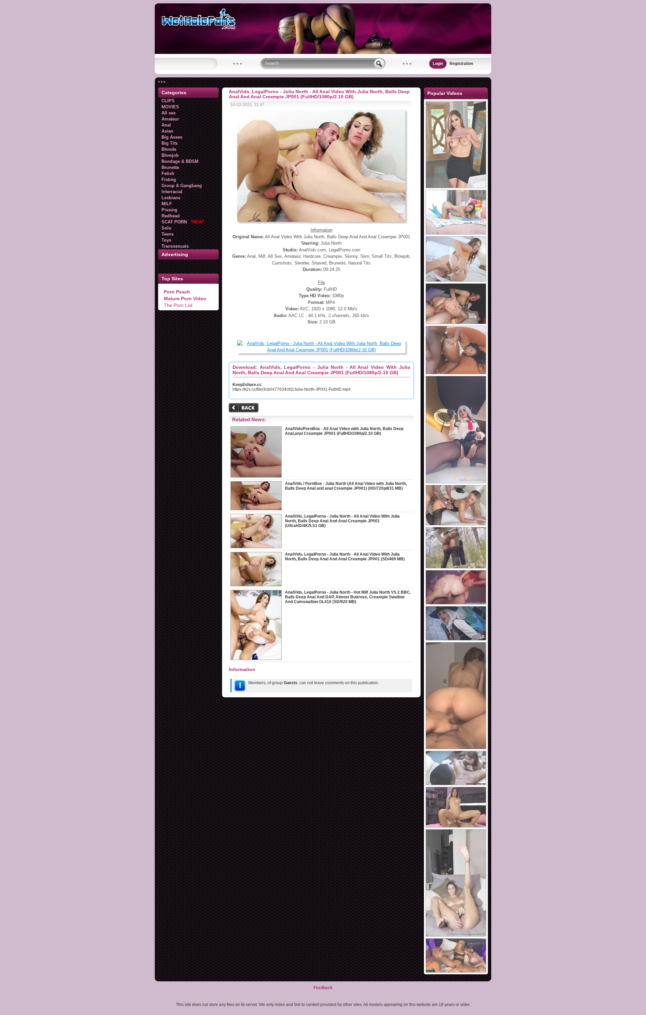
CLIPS (168, 100)
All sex (169, 112)
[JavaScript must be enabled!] (244, 408)
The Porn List (178, 305)
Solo (166, 228)
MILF (167, 203)
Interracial (172, 191)
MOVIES (170, 106)
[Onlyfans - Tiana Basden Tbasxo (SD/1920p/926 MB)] (456, 935)
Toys (166, 240)
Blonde (169, 149)
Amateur (170, 118)
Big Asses (172, 137)
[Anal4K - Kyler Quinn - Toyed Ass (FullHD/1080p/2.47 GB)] (456, 233)
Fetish (168, 173)
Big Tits (170, 143)
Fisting (169, 179)
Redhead (171, 215)
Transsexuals (175, 246)
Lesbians (171, 197)
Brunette (170, 167)
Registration (461, 63)
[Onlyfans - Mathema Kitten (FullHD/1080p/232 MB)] (456, 971)
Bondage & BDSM (180, 161)
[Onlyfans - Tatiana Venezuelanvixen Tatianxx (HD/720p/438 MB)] (456, 567)
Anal (166, 125)
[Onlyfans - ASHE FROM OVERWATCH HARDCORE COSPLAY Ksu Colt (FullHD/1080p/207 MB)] (456, 639)
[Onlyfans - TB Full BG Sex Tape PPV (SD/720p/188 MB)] (456, 747)
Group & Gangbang (182, 185)
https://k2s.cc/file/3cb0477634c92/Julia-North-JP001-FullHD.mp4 (291, 389)
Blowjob (170, 155)
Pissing (169, 209)
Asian (167, 131)
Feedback (323, 987)
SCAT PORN (183, 221)
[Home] (323, 52)
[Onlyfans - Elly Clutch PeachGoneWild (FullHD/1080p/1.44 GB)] (456, 603)
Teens (168, 234)
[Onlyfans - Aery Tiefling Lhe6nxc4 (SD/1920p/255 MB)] (456, 482)
